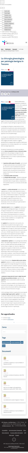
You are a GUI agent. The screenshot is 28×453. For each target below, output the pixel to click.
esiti (22, 342)
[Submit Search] (25, 332)
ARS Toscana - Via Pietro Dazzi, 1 (9, 422)
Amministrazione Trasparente (15, 430)
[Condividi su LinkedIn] (8, 94)
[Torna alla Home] (8, 42)
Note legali (11, 435)
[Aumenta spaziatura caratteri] (17, 37)
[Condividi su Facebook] (5, 94)
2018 (4, 346)
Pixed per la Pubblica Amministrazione (18, 447)
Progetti (17, 435)
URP (25, 433)
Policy (24, 430)
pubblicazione (10, 319)
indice (9, 317)
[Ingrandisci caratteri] (17, 33)
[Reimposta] (1, 8)
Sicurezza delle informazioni (16, 433)
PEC (13, 426)
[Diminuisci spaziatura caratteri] (15, 37)
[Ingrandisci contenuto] (15, 32)
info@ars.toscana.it (6, 426)
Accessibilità (4, 430)
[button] (26, 42)
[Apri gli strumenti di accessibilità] (2, 2)
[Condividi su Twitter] (2, 94)
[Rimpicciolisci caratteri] (15, 33)
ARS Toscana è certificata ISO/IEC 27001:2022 (14, 443)
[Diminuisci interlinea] (10, 35)
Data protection (5, 433)
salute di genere (6, 342)
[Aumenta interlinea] (12, 35)
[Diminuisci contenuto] (13, 32)
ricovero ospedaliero (15, 342)
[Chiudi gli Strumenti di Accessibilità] (4, 8)
